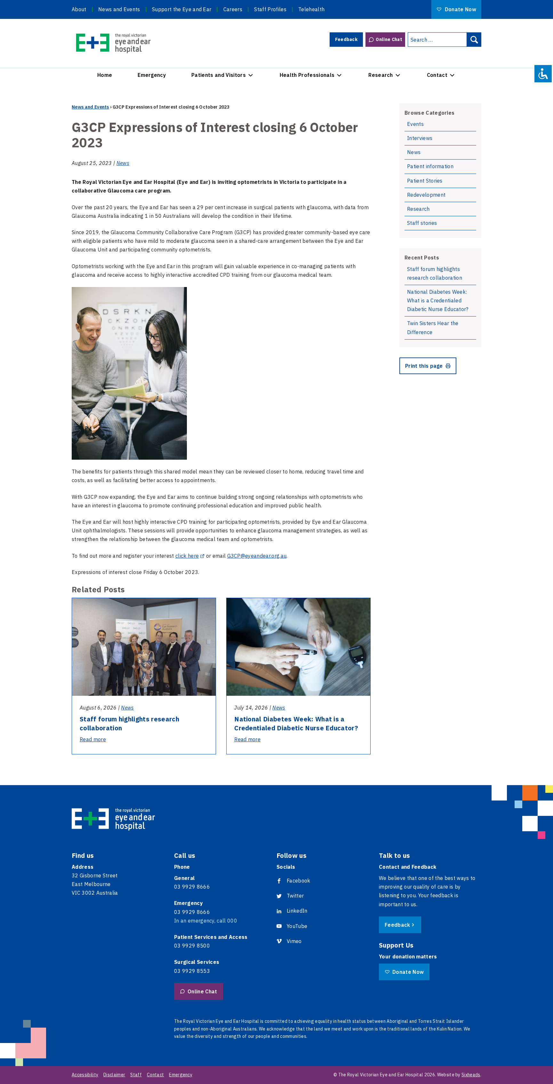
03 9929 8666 (192, 886)
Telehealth (311, 9)
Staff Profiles (270, 9)
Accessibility (85, 1075)
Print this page (424, 366)
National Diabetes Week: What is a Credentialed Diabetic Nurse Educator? (296, 723)
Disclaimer (114, 1075)
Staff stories (422, 223)
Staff (136, 1075)
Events (415, 124)
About (79, 9)
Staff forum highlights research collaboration (434, 273)
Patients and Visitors (218, 75)
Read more (93, 739)
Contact (437, 75)
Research (380, 75)
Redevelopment (426, 195)
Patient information (430, 166)
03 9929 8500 (192, 945)
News (122, 163)
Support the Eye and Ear (181, 9)
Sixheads (470, 1075)
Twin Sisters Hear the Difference (433, 327)
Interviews (419, 138)
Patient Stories (425, 180)
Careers (232, 9)
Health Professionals (307, 75)
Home (104, 75)
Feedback (346, 39)
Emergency (152, 75)
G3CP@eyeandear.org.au (257, 556)
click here (187, 556)
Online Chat (389, 39)
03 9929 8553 (192, 971)
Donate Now (459, 9)
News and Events (119, 9)
